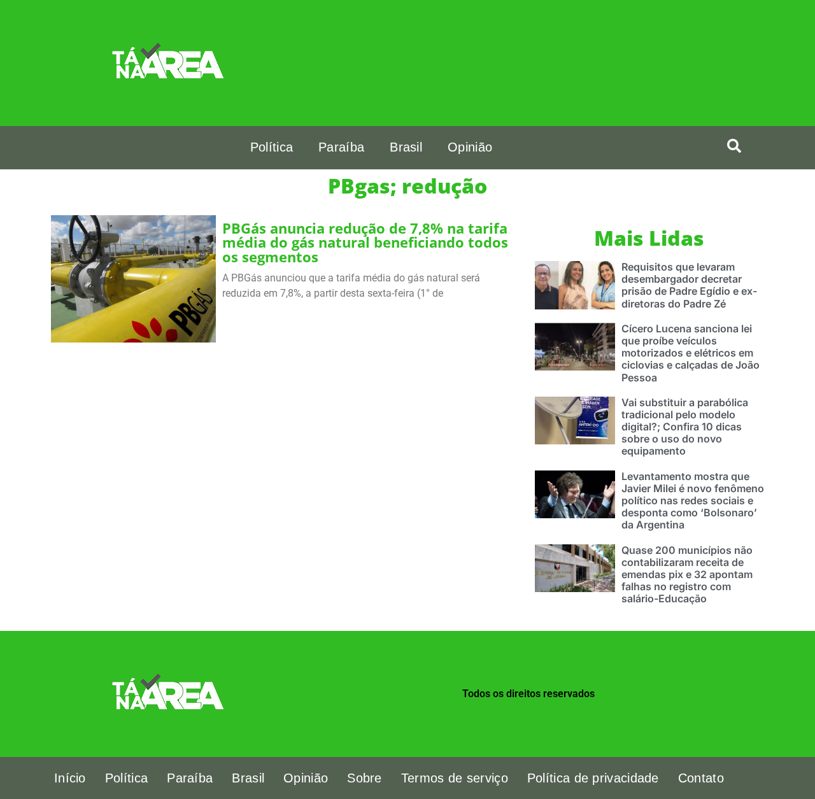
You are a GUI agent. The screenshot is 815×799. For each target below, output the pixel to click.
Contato (701, 778)
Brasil (406, 147)
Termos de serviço (454, 778)
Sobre (364, 778)
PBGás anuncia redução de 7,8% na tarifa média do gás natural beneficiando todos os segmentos (365, 242)
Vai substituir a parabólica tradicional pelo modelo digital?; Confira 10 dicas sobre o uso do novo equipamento (684, 427)
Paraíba (341, 147)
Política (271, 147)
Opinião (470, 147)
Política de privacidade (593, 778)
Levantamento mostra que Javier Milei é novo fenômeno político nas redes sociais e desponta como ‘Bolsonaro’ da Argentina (692, 501)
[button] (734, 146)
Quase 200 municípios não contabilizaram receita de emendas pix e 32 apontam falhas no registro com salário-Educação (687, 574)
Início (70, 778)
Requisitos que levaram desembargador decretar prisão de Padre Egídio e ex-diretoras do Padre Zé (689, 285)
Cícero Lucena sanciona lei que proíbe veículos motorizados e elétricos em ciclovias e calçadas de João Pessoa (690, 353)
